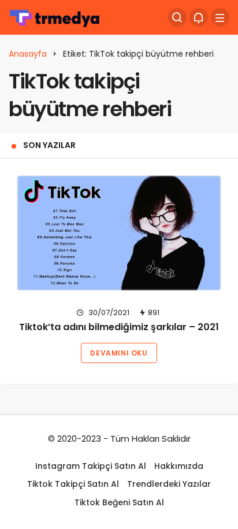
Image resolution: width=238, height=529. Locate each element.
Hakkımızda (178, 466)
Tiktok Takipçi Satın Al (73, 484)
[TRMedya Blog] (55, 16)
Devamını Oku (118, 353)
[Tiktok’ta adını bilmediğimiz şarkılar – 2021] (119, 233)
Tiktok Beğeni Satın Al (119, 502)
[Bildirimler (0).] (198, 17)
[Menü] (220, 17)
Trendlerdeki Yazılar (169, 484)
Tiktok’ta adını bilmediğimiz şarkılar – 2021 (119, 327)
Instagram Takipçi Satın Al (90, 466)
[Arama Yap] (177, 17)
